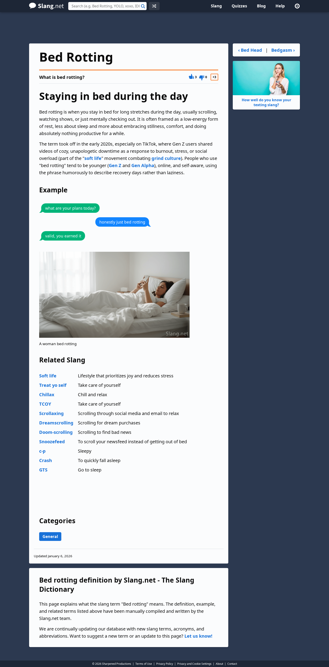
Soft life (47, 376)
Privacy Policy (164, 664)
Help (280, 6)
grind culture (166, 158)
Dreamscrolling (56, 423)
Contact (232, 664)
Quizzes (239, 6)
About (219, 664)
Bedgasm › (283, 50)
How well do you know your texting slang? (266, 102)
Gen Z (115, 165)
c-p (42, 451)
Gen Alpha (142, 165)
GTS (43, 470)
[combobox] (107, 6)
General (50, 536)
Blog (261, 6)
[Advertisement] (164, 28)
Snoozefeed (52, 442)
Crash (45, 460)
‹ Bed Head (250, 50)
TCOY (45, 404)
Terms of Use (143, 664)
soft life (92, 158)
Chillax (46, 395)
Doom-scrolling (56, 432)
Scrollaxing (51, 413)
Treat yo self (52, 385)
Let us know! (198, 636)
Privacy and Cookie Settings (194, 664)
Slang (216, 6)
